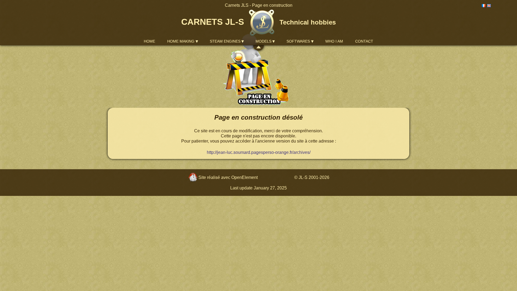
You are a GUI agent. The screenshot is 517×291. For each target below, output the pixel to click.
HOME (149, 41)
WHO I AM (334, 41)
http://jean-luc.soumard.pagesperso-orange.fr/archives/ (258, 152)
